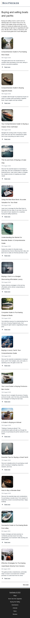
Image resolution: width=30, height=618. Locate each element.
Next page (26, 584)
